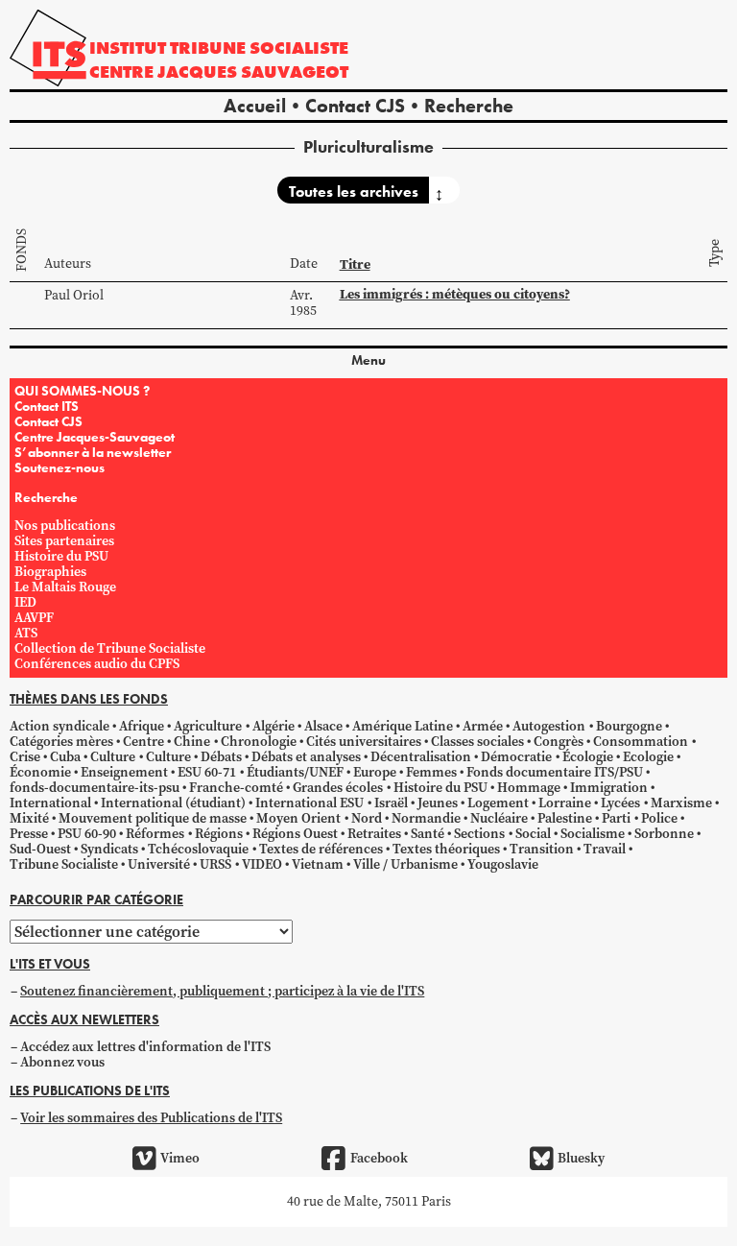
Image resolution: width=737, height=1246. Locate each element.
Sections (479, 834)
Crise (25, 757)
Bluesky (581, 1158)
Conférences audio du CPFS (96, 664)
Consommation (640, 741)
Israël (391, 803)
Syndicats (109, 849)
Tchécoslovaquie (198, 849)
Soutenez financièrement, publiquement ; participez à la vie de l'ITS (222, 991)
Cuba (65, 757)
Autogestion (548, 726)
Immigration (609, 788)
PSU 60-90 (87, 834)
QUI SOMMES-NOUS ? (82, 390)
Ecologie (648, 757)
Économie (40, 772)
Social (533, 834)
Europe (374, 772)
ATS (25, 633)
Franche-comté (236, 788)
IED (25, 602)
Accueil (255, 105)
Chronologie (259, 741)
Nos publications (64, 525)
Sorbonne (664, 834)
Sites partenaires (64, 541)
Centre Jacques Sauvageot (218, 71)
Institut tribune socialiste (218, 47)
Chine (192, 741)
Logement (498, 803)
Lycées (620, 803)
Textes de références (321, 849)
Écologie (587, 757)
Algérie (273, 726)
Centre (143, 741)
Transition (542, 849)
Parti (616, 818)
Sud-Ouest (40, 849)
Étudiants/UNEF (295, 772)
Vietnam (318, 864)
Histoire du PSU (61, 556)
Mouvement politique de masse (153, 818)
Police (659, 818)
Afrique (141, 726)
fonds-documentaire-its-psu (94, 788)
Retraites (374, 834)
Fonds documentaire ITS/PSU (554, 772)
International (50, 803)
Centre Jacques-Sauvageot (94, 436)
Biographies (50, 572)
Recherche (468, 105)
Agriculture (208, 726)
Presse (29, 834)
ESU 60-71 (207, 772)
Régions (219, 834)
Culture (112, 757)
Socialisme (592, 834)
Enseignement (124, 772)
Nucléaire (499, 818)
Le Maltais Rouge (65, 587)
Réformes (155, 834)
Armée (483, 726)
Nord (366, 818)
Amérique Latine (402, 726)
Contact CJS (355, 105)
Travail (604, 849)
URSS (215, 864)
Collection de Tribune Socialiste (109, 648)
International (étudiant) (173, 803)
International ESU (309, 803)
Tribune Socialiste (64, 864)
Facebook (378, 1158)
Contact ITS (46, 406)
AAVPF (34, 618)
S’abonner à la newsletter (92, 452)
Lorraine (564, 803)
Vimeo (180, 1158)
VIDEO (262, 864)
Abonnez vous (62, 1062)
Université (159, 864)
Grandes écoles (338, 788)
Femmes (431, 772)
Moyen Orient (298, 818)
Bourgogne (629, 726)
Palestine (564, 818)
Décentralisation (420, 757)
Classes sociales (477, 741)
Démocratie (516, 757)
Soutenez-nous (59, 467)
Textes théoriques (446, 849)
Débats (221, 757)
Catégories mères (61, 741)
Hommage (528, 788)
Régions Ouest (295, 834)
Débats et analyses (306, 757)
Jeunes (437, 803)
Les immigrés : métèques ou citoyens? (455, 294)
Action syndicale (59, 726)
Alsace (323, 726)
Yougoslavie (502, 864)
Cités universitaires (363, 741)
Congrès (558, 741)
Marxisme (681, 803)
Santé (427, 834)
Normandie (426, 818)
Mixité (29, 818)
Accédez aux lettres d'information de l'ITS (145, 1047)
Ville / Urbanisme (405, 864)
